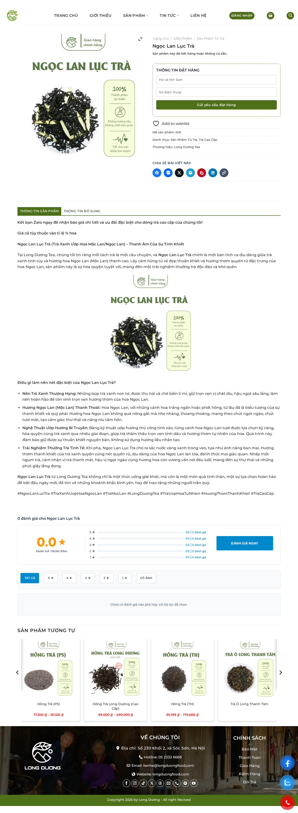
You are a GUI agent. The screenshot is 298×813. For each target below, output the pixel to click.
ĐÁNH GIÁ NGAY (244, 543)
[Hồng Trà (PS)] (49, 670)
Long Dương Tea (187, 147)
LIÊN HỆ (198, 15)
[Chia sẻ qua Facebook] (156, 172)
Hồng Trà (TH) (182, 704)
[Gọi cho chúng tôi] (177, 783)
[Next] (280, 682)
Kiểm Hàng (249, 774)
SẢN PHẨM (134, 15)
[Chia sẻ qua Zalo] (168, 172)
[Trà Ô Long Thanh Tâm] (249, 670)
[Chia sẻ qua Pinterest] (201, 172)
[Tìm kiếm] (290, 16)
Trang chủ (160, 38)
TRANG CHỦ (66, 15)
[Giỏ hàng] (270, 16)
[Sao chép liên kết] (224, 172)
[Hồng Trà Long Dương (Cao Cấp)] (115, 670)
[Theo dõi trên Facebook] (126, 783)
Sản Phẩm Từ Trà (210, 38)
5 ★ (51, 578)
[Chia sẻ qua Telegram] (190, 172)
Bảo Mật (249, 749)
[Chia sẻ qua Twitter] (179, 172)
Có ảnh (146, 578)
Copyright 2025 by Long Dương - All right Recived (149, 800)
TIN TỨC (168, 15)
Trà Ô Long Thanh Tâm (249, 704)
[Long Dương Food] (14, 16)
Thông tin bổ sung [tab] (82, 211)
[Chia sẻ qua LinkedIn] (212, 172)
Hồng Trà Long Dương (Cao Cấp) (115, 706)
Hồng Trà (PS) (48, 704)
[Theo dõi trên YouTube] (194, 783)
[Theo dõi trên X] (152, 783)
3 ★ (88, 578)
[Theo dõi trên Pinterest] (185, 783)
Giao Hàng (250, 765)
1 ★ (124, 578)
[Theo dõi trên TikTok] (143, 783)
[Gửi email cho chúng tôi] (169, 783)
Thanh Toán (250, 757)
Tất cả (29, 578)
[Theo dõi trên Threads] (160, 783)
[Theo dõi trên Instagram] (135, 783)
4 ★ (69, 578)
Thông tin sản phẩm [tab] (39, 211)
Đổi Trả (249, 782)
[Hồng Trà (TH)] (182, 670)
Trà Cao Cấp (208, 139)
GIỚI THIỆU (101, 15)
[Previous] (17, 682)
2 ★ (106, 578)
